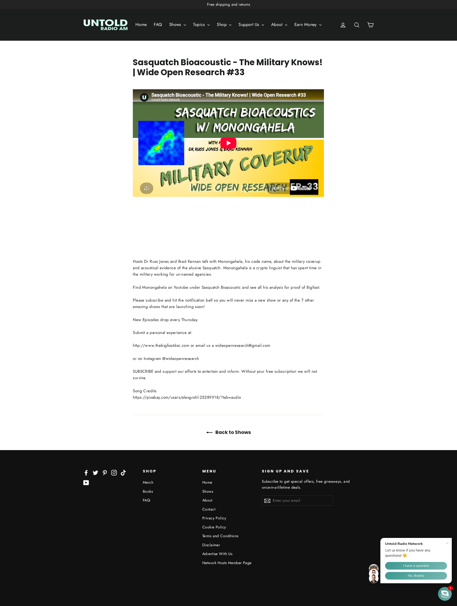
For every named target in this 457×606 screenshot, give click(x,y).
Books (148, 491)
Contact (208, 509)
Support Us (249, 24)
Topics (199, 24)
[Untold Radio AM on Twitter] (95, 472)
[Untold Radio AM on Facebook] (86, 472)
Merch (148, 482)
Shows (176, 24)
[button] (445, 594)
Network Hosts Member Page (227, 563)
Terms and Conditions (220, 536)
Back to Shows (232, 432)
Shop (222, 24)
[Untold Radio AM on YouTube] (86, 482)
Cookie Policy (214, 527)
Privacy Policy (214, 518)
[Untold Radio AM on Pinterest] (105, 472)
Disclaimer (211, 545)
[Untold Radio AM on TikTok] (123, 472)
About (277, 24)
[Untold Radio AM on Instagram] (114, 472)
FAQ (158, 24)
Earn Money (306, 24)
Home (141, 24)
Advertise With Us (217, 553)
